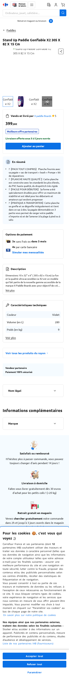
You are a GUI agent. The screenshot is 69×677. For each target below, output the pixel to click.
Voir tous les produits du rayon (25, 353)
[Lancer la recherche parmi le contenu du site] (63, 13)
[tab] (8, 101)
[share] (61, 51)
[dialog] (34, 602)
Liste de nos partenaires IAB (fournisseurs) (28, 643)
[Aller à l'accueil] (5, 4)
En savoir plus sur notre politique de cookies (29, 615)
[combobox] (34, 12)
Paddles (11, 30)
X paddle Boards (42, 115)
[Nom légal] (54, 390)
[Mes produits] (48, 4)
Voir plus (10, 290)
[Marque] (54, 423)
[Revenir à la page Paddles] (4, 30)
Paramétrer (34, 672)
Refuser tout (34, 664)
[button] (31, 4)
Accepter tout (34, 656)
